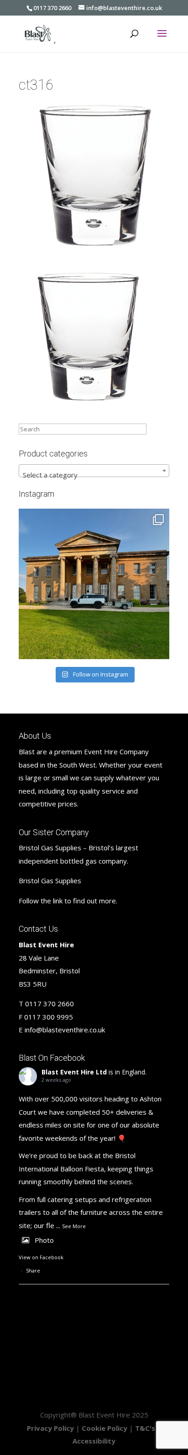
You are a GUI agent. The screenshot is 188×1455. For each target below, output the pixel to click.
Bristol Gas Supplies (50, 880)
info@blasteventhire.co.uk (65, 1029)
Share (33, 1270)
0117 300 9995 (48, 1016)
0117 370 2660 (52, 8)
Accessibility (94, 1440)
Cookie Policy (104, 1428)
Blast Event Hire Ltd (74, 1072)
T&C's (145, 1428)
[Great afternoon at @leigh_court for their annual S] (94, 584)
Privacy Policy (50, 1428)
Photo (44, 1240)
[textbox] (94, 474)
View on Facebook (41, 1257)
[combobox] (94, 470)
